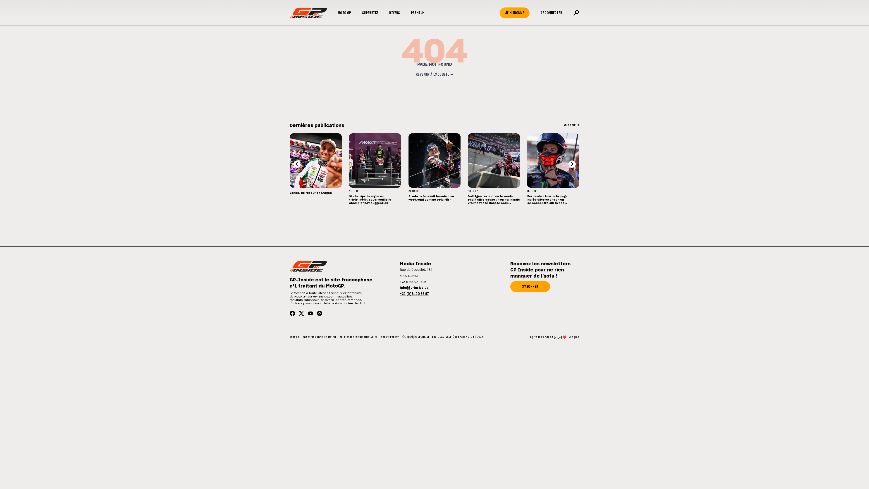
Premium (418, 13)
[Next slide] (572, 164)
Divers (394, 13)
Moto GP (344, 13)
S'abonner (530, 286)
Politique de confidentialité (358, 337)
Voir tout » (571, 125)
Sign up (294, 337)
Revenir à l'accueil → (434, 75)
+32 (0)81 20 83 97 (414, 294)
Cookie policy (390, 337)
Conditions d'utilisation (319, 337)
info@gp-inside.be (414, 288)
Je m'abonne (514, 13)
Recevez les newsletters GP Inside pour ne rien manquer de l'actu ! (540, 270)
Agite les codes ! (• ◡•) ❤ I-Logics (554, 337)
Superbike (370, 13)
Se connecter (551, 13)
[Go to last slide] (297, 164)
